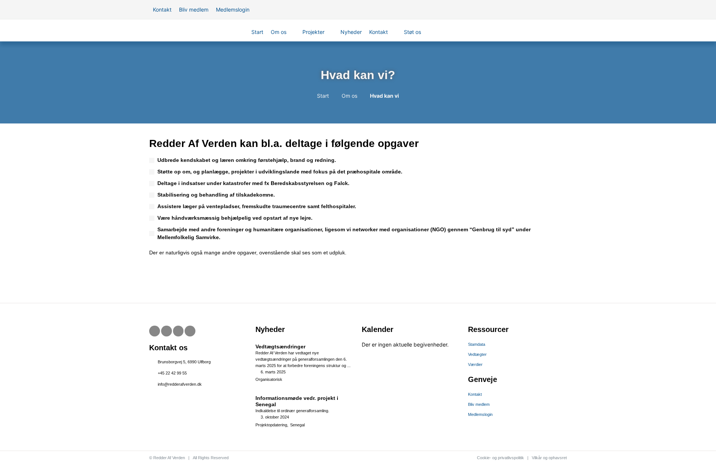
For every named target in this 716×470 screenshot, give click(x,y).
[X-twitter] (542, 9)
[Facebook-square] (531, 9)
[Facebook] (154, 331)
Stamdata (476, 344)
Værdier (475, 364)
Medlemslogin (480, 414)
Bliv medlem (479, 404)
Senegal (297, 425)
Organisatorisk (268, 379)
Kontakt (475, 394)
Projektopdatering (271, 425)
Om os (349, 96)
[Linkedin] (190, 331)
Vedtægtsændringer (280, 347)
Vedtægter (477, 354)
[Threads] (552, 9)
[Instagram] (562, 9)
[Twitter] (166, 331)
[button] (283, 32)
